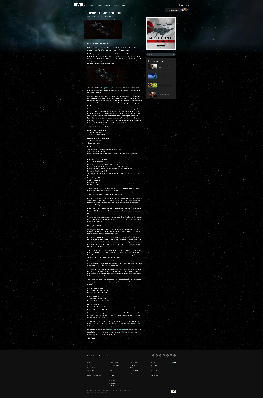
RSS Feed (153, 373)
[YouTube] (160, 355)
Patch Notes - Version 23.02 (165, 85)
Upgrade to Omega (91, 370)
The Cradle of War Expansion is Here (166, 66)
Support (110, 367)
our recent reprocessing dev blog (106, 282)
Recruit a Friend (112, 378)
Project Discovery (134, 373)
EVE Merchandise (134, 370)
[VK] (174, 355)
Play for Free (90, 365)
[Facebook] (153, 355)
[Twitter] (157, 355)
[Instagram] (171, 355)
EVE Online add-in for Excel (93, 378)
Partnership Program (113, 383)
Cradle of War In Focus (164, 94)
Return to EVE (112, 380)
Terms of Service (155, 367)
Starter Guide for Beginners (94, 375)
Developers (111, 375)
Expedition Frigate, (109, 88)
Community (111, 370)
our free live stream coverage (115, 56)
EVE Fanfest (133, 367)
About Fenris (154, 365)
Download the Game (92, 367)
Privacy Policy (154, 370)
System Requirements (92, 373)
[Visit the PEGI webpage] (173, 391)
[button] (181, 5)
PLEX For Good (112, 385)
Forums (110, 373)
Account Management (114, 365)
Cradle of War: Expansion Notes (166, 76)
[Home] (78, 6)
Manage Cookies (154, 375)
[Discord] (167, 355)
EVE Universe (133, 365)
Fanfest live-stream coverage (116, 330)
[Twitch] (164, 355)
